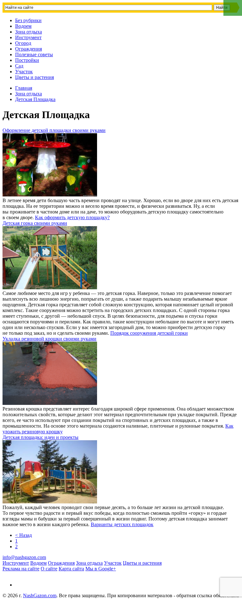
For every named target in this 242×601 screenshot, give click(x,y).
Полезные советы (34, 54)
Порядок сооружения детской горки (149, 333)
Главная (23, 88)
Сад (19, 66)
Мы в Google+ (100, 568)
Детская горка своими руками (35, 223)
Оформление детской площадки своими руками (54, 130)
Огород (23, 43)
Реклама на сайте (21, 568)
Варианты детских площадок (122, 524)
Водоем (23, 26)
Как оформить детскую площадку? (72, 217)
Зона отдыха (28, 31)
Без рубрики (28, 20)
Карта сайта (71, 568)
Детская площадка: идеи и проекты (40, 437)
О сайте (49, 568)
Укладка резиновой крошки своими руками (49, 338)
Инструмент (28, 37)
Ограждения (28, 48)
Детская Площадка (35, 99)
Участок (24, 71)
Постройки (27, 60)
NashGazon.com (39, 595)
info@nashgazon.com (24, 557)
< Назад (23, 535)
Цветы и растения (34, 77)
